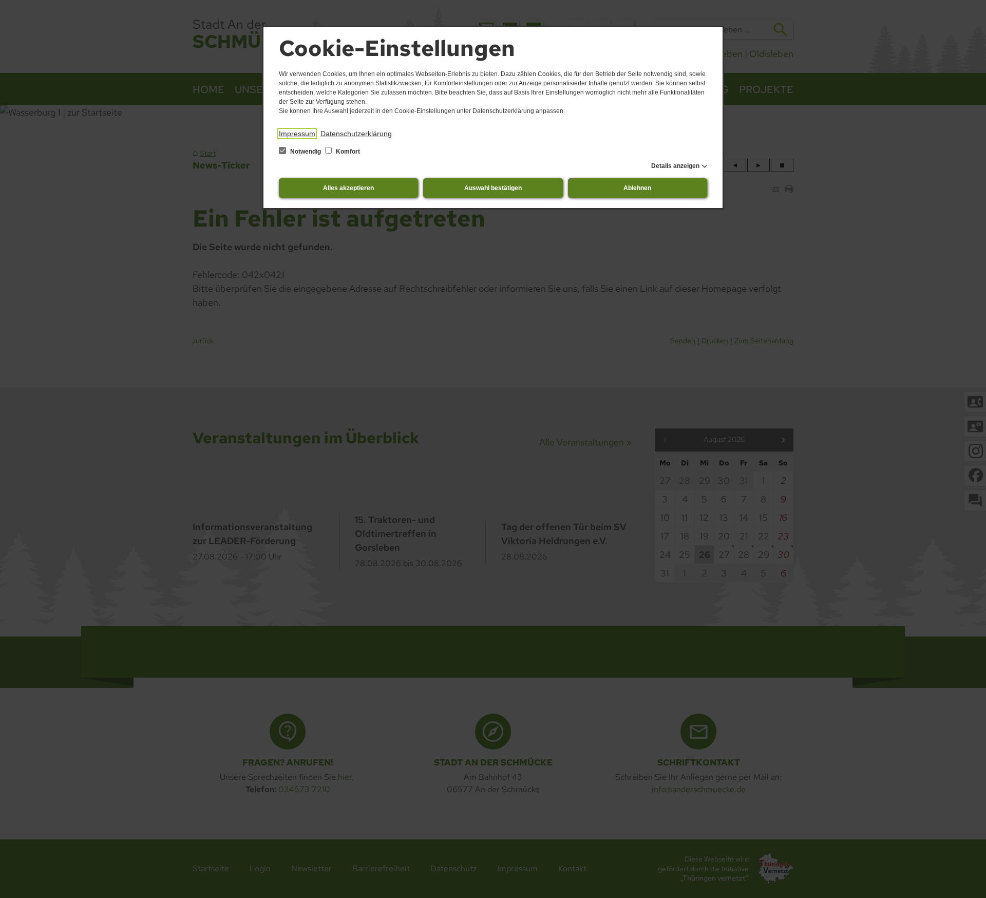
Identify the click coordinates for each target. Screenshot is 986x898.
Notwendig (306, 151)
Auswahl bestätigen (493, 188)
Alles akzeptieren (348, 188)
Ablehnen (637, 188)
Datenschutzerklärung (356, 133)
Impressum (297, 133)
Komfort (347, 151)
